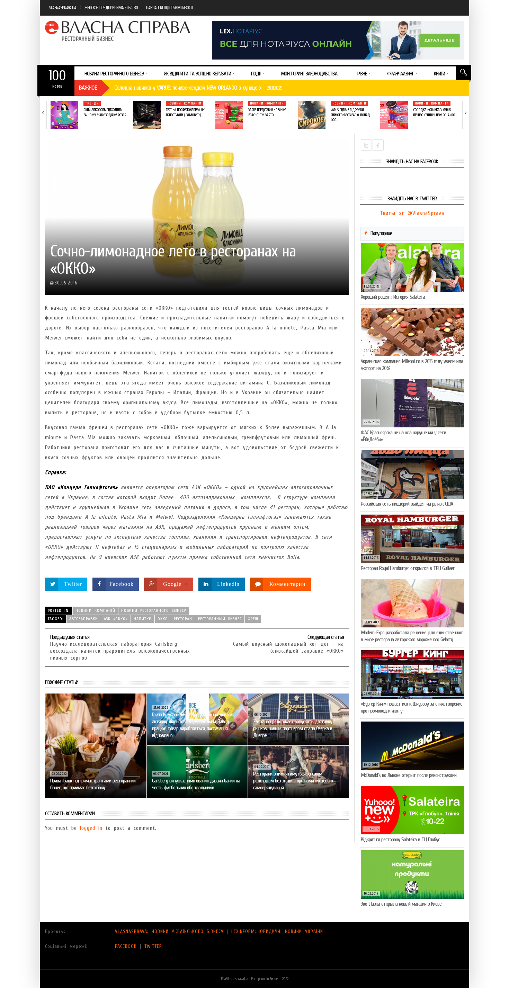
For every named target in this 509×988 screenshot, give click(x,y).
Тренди (92, 103)
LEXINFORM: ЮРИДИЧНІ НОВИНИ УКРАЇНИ (277, 931)
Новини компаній (185, 103)
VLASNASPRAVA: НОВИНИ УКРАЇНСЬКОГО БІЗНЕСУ (169, 931)
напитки (143, 618)
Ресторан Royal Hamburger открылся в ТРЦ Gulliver (407, 568)
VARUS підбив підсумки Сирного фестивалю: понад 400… (350, 115)
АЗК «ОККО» (116, 618)
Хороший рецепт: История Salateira (393, 297)
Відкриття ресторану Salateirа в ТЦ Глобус (400, 839)
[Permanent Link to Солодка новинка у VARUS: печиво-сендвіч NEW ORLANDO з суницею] (394, 115)
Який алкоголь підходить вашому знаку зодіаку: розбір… (105, 112)
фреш (253, 618)
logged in (91, 828)
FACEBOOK (126, 946)
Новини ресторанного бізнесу (153, 610)
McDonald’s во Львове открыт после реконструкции (408, 775)
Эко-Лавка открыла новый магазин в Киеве (401, 904)
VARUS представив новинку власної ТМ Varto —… (266, 112)
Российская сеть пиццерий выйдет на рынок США (407, 504)
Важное (88, 87)
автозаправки (83, 618)
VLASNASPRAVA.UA (62, 7)
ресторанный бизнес (220, 618)
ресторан (183, 618)
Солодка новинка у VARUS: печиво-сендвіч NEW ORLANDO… (434, 112)
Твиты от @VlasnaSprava (412, 213)
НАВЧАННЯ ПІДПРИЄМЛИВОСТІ (169, 7)
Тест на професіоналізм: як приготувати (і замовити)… (185, 112)
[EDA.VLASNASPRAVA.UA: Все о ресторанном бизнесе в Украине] (118, 31)
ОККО (163, 618)
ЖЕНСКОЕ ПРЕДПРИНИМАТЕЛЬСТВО (111, 7)
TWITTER (153, 946)
